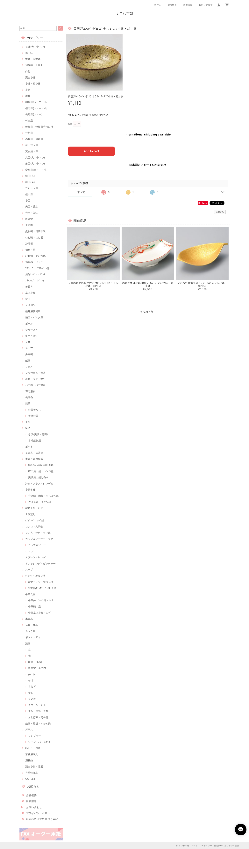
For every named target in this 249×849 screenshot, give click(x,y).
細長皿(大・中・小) (36, 102)
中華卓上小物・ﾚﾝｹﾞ (39, 612)
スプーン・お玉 (37, 705)
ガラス (29, 729)
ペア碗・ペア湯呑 (35, 385)
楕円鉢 (29, 52)
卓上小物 (30, 292)
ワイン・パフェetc (39, 741)
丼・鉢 (32, 674)
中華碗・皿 (34, 606)
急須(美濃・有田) (38, 434)
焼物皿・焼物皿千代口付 (39, 126)
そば (30, 680)
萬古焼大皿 (31, 151)
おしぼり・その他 (38, 717)
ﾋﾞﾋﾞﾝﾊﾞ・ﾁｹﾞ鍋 (34, 520)
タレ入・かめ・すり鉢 (38, 532)
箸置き (29, 286)
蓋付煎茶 (33, 415)
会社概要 (172, 4)
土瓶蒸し (30, 514)
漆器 (27, 643)
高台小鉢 (30, 77)
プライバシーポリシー (39, 813)
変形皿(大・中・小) (36, 169)
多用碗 (29, 354)
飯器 (27, 360)
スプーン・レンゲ (35, 557)
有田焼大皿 (31, 145)
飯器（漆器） (35, 662)
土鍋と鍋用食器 (34, 458)
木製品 (29, 618)
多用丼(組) (31, 335)
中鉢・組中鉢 (32, 59)
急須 (27, 428)
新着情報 (187, 4)
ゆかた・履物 (32, 748)
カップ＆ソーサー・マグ (39, 538)
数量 (70, 124)
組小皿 (29, 194)
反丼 (27, 342)
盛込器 (32, 698)
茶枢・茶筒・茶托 (38, 711)
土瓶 (27, 422)
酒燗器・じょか (34, 262)
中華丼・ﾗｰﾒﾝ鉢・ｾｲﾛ (40, 600)
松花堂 (29, 219)
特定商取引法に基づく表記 (42, 819)
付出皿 (29, 120)
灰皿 (27, 299)
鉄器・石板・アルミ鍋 (38, 723)
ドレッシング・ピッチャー (40, 563)
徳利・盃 (30, 249)
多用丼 (29, 348)
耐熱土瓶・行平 (34, 508)
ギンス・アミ (32, 637)
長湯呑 (29, 397)
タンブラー (34, 735)
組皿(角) (30, 182)
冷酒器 (29, 243)
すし (30, 692)
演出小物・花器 (34, 766)
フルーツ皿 (31, 188)
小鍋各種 (30, 489)
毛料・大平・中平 (35, 379)
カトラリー (31, 631)
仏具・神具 (31, 625)
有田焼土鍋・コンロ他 (40, 471)
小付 (27, 89)
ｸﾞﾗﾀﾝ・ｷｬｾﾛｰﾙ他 (35, 575)
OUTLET (30, 778)
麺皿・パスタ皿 (34, 317)
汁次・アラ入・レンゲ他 (39, 483)
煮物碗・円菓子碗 (35, 231)
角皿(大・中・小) (35, 163)
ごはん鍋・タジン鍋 (39, 502)
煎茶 (27, 403)
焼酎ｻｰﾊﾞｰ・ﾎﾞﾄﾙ (35, 274)
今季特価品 (31, 772)
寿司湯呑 (30, 391)
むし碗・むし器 (34, 237)
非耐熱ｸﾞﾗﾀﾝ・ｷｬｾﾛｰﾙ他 (42, 588)
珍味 (27, 95)
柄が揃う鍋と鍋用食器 (40, 465)
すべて (81, 192)
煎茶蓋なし (34, 409)
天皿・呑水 (31, 206)
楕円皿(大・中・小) (36, 108)
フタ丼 (29, 366)
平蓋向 (29, 225)
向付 (27, 71)
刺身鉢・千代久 (34, 65)
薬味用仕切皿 (32, 311)
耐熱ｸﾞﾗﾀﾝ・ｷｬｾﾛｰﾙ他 (40, 582)
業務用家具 (31, 754)
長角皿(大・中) (33, 114)
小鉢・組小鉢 (32, 83)
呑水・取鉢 (31, 212)
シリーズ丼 (31, 329)
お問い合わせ (205, 4)
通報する (220, 212)
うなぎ (32, 686)
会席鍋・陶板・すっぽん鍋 (43, 495)
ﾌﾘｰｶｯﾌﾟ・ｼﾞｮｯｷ (34, 280)
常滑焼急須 (34, 440)
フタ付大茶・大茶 (35, 372)
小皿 (27, 200)
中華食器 (30, 594)
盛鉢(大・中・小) (35, 46)
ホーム (157, 4)
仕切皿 (29, 132)
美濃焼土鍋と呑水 (38, 477)
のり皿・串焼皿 (34, 139)
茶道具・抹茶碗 (34, 452)
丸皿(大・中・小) (35, 157)
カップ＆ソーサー (38, 545)
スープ (29, 569)
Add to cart (91, 151)
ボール (29, 323)
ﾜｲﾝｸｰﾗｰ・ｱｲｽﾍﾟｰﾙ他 (37, 268)
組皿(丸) (30, 175)
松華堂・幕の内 (37, 668)
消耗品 (29, 760)
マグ (30, 551)
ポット (29, 446)
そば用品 (30, 305)
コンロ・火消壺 (34, 526)
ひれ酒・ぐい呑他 (35, 255)
